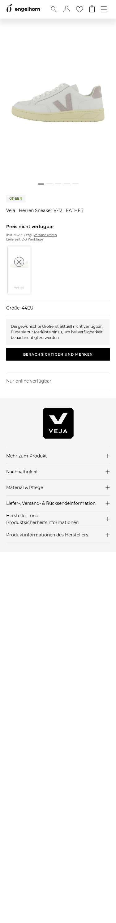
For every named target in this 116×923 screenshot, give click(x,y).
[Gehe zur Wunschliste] (79, 9)
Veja (11, 210)
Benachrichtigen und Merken (58, 354)
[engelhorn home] (23, 9)
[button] (66, 9)
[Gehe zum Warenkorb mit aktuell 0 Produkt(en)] (92, 9)
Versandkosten (45, 235)
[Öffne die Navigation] (104, 9)
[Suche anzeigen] (54, 9)
